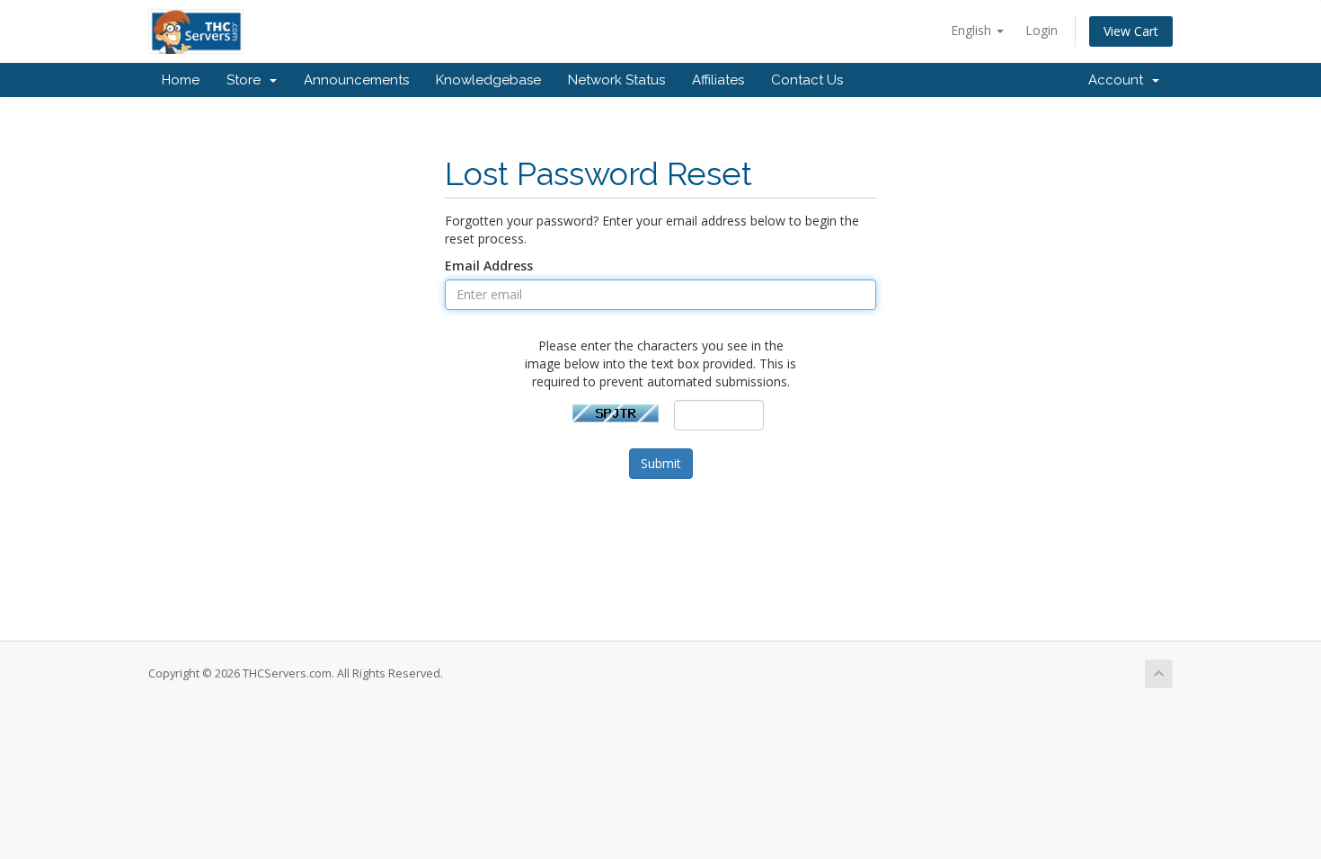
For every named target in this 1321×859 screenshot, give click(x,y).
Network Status (616, 80)
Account (1119, 80)
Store (247, 80)
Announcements (356, 80)
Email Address (489, 265)
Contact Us (807, 80)
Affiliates (718, 80)
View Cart (1131, 31)
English (973, 30)
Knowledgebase (488, 80)
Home (180, 80)
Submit (661, 463)
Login (1041, 30)
